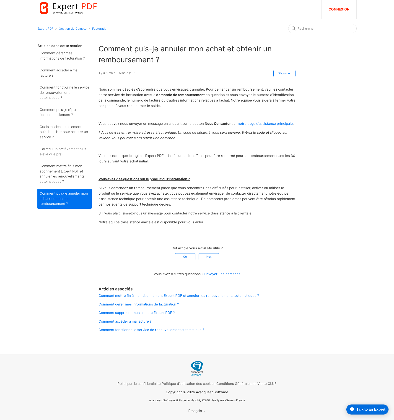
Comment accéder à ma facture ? (59, 73)
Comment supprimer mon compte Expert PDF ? (136, 312)
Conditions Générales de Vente (241, 383)
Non (209, 256)
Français (195, 411)
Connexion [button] (339, 9)
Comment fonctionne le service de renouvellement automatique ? (64, 92)
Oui (185, 256)
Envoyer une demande (222, 274)
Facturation (100, 28)
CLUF (272, 383)
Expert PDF (45, 28)
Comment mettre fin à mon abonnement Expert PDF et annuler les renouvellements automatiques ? (62, 174)
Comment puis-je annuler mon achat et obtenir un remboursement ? (64, 198)
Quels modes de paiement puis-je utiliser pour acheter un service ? (64, 132)
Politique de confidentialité (139, 383)
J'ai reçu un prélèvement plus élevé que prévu (63, 151)
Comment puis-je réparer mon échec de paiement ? (64, 112)
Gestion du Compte (73, 28)
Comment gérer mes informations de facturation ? (62, 55)
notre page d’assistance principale (265, 123)
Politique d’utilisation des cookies (188, 383)
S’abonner (284, 73)
